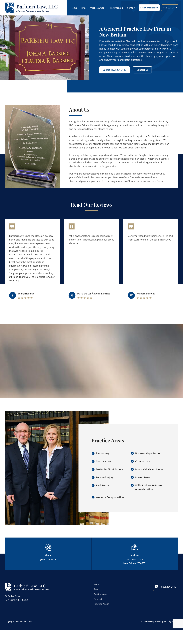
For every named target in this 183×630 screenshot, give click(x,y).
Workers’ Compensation (110, 497)
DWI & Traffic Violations (109, 469)
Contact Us (142, 69)
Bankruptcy (103, 453)
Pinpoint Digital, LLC (168, 621)
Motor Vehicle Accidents (149, 469)
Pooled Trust (142, 477)
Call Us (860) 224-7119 (114, 69)
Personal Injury (105, 477)
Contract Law (103, 461)
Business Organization (148, 453)
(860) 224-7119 (170, 7)
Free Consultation (149, 7)
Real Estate (102, 485)
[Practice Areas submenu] (105, 7)
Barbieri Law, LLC (37, 6)
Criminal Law (143, 461)
